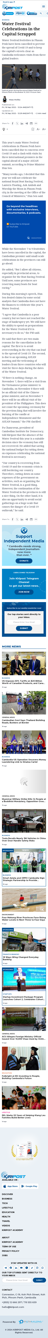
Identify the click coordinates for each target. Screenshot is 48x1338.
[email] (31, 123)
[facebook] (12, 123)
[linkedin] (22, 123)
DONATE (24, 561)
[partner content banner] (24, 222)
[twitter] (17, 123)
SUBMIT (24, 628)
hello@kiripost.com (13, 1307)
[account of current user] (41, 13)
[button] (33, 129)
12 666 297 (16, 1302)
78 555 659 (30, 1302)
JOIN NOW (24, 592)
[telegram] (26, 123)
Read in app (8, 2)
